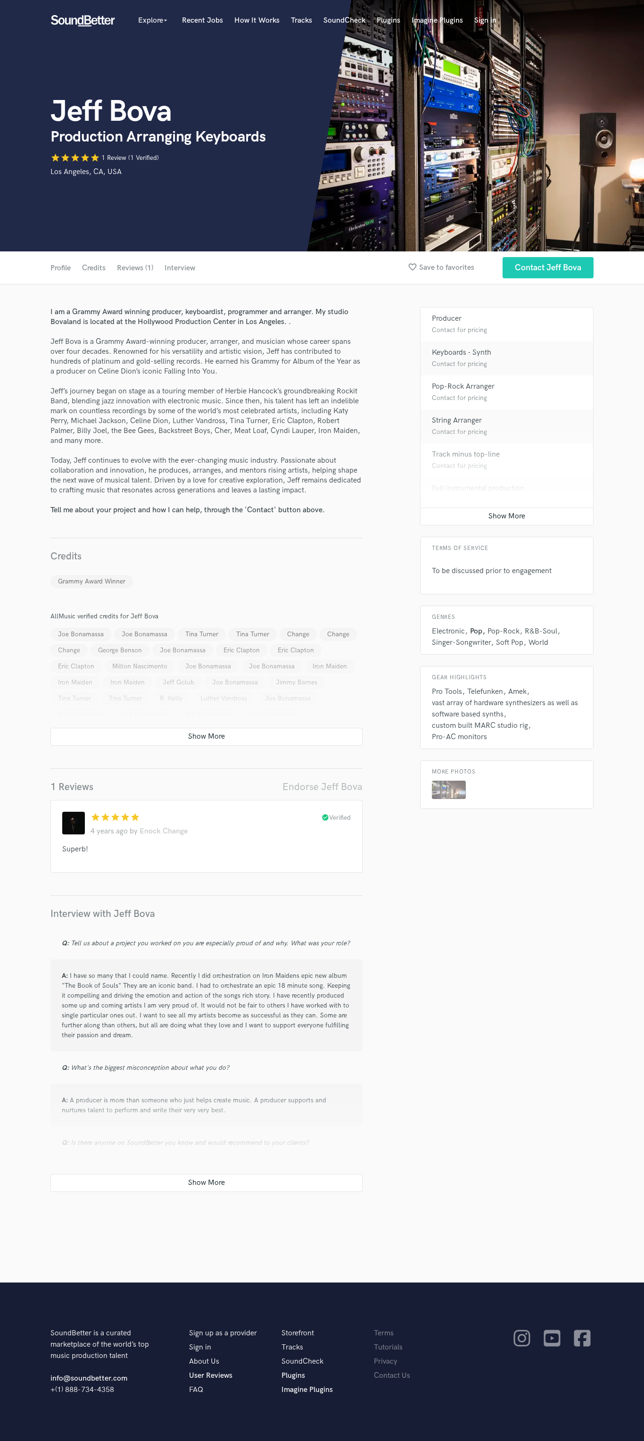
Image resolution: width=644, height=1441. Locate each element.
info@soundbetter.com (88, 1378)
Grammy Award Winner (91, 581)
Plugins (388, 20)
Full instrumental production (478, 488)
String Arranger (457, 420)
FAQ (196, 1389)
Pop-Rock (503, 631)
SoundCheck (344, 20)
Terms (384, 1333)
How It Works (257, 20)
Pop (476, 631)
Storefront (297, 1333)
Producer (447, 318)
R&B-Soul (541, 631)
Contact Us (392, 1375)
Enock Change (164, 831)
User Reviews (210, 1375)
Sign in (485, 20)
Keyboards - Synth (461, 352)
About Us (204, 1361)
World (538, 642)
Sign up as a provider (223, 1333)
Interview (180, 268)
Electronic (448, 631)
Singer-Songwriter (461, 642)
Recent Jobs (202, 20)
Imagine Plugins (437, 20)
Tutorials (388, 1347)
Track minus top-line (466, 454)
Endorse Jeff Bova (322, 787)
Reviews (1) (135, 268)
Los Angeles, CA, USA (86, 171)
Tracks (301, 20)
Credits (94, 268)
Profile (60, 268)
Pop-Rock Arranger (463, 386)
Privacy (385, 1361)
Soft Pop (509, 642)
